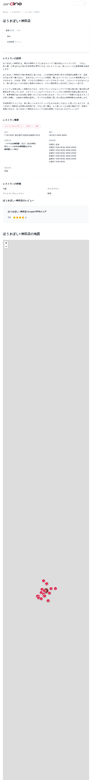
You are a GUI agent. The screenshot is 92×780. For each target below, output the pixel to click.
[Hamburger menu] (88, 3)
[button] (79, 3)
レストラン (16, 12)
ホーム (5, 12)
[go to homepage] (12, 5)
